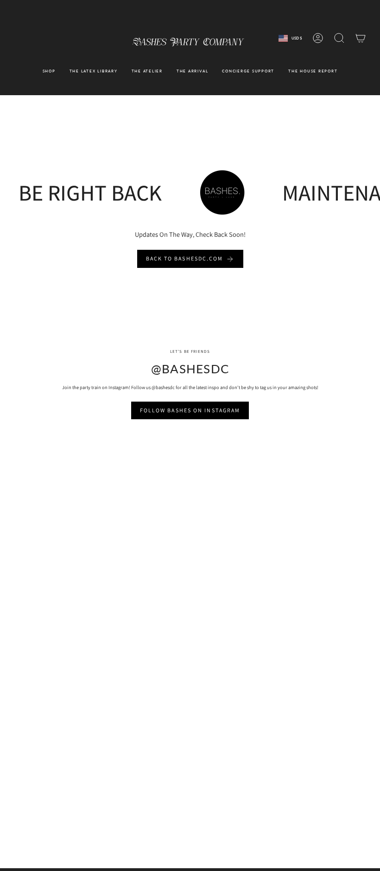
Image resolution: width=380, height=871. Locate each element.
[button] (49, 71)
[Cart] (360, 38)
